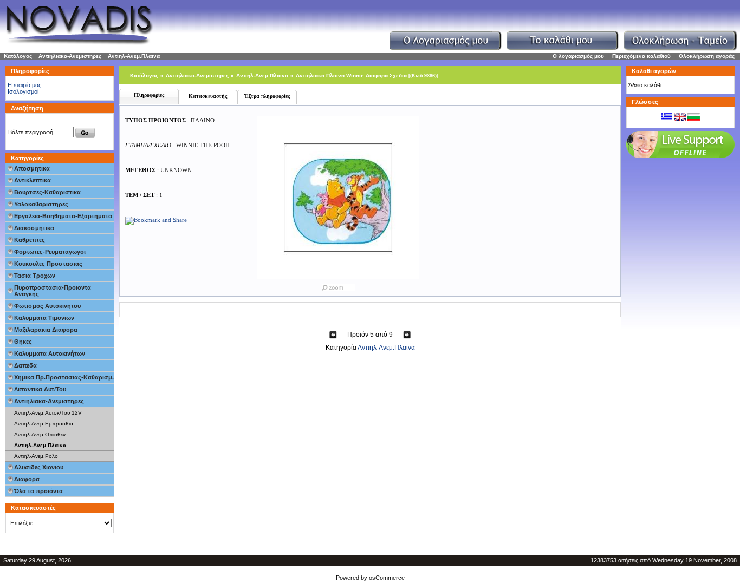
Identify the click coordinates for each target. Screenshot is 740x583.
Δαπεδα (25, 365)
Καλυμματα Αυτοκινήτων (49, 353)
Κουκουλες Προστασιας (48, 263)
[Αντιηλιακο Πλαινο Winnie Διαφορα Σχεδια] (338, 285)
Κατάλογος (18, 56)
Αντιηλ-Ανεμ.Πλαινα (134, 56)
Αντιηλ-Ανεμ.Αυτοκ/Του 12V (48, 413)
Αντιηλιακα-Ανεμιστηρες (69, 56)
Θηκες (23, 341)
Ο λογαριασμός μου (578, 56)
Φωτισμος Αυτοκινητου (47, 306)
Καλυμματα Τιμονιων (44, 318)
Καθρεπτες (29, 240)
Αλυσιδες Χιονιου (38, 467)
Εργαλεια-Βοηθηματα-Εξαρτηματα (63, 216)
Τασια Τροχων (34, 275)
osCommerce (387, 577)
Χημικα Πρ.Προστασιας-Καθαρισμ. (64, 377)
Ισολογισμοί (23, 91)
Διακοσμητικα (34, 228)
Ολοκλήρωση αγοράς (707, 56)
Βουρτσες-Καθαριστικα (47, 192)
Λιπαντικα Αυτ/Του (40, 389)
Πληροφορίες (149, 95)
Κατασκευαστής (208, 96)
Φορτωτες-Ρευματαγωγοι (50, 251)
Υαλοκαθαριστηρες (41, 204)
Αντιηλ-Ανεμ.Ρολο (36, 456)
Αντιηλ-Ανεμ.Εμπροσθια (43, 424)
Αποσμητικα (32, 168)
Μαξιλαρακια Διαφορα (45, 329)
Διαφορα (27, 479)
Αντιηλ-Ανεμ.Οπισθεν (40, 434)
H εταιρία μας (24, 85)
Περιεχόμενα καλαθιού (641, 56)
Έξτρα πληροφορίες (267, 96)
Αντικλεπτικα (32, 180)
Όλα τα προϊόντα (38, 491)
